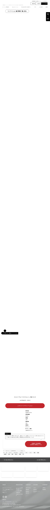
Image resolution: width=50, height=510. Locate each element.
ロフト (31, 452)
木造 (9, 454)
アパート (10, 452)
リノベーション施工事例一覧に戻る (17, 11)
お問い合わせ (28, 487)
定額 (38, 452)
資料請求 (33, 3)
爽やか (16, 454)
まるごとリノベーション (6, 487)
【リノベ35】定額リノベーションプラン (7, 490)
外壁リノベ (4, 492)
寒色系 (5, 454)
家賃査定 (27, 491)
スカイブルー (16, 452)
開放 (20, 454)
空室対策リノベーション (36, 492)
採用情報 (44, 489)
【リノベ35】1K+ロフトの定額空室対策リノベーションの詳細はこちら (14, 450)
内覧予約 (38, 3)
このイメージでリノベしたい (25, 406)
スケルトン (22, 452)
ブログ (34, 487)
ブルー (27, 452)
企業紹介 (44, 487)
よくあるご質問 (19, 490)
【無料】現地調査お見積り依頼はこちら (36, 444)
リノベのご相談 (44, 3)
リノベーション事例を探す (19, 488)
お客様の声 (18, 492)
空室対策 (35, 489)
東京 (12, 454)
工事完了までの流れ (19, 495)
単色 (34, 452)
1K (6, 452)
